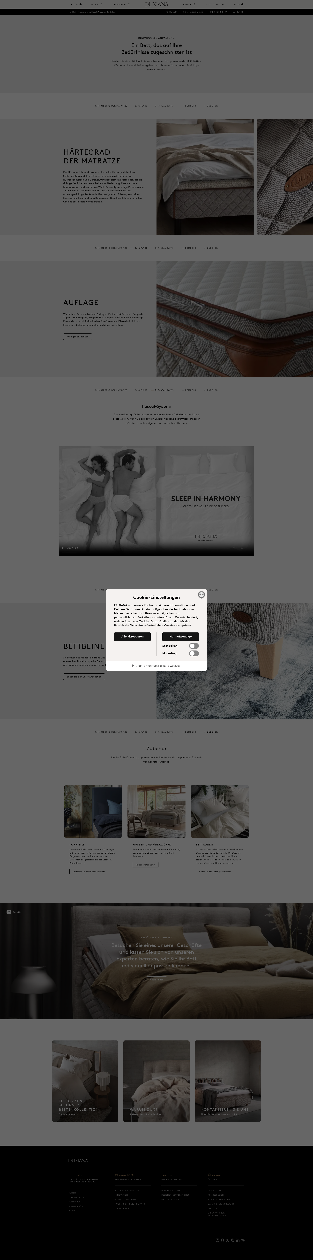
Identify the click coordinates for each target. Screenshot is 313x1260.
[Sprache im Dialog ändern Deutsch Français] (201, 595)
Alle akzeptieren (132, 636)
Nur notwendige (181, 636)
